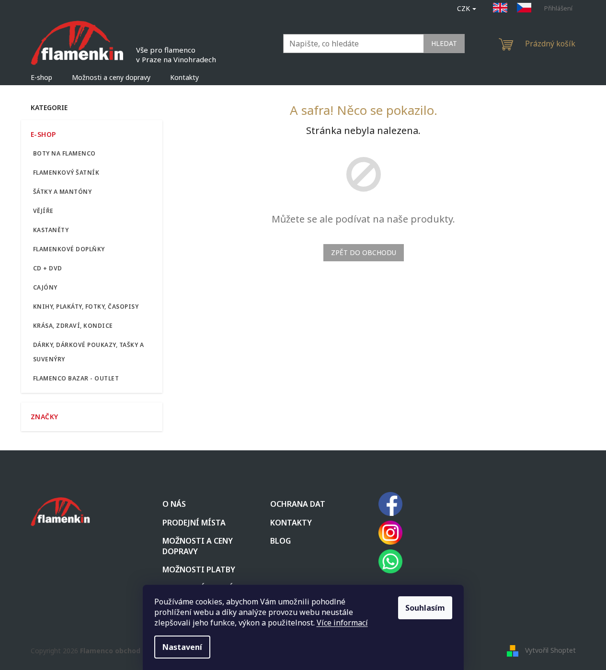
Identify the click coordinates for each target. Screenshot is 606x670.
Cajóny (45, 287)
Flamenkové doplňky (69, 249)
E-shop (43, 134)
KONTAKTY (291, 522)
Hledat (444, 43)
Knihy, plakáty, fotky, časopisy (86, 306)
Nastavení (182, 647)
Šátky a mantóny (62, 192)
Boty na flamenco (64, 153)
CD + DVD (47, 268)
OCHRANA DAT (297, 504)
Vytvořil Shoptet (550, 649)
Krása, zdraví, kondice (73, 326)
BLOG (280, 541)
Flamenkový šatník (66, 172)
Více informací (342, 622)
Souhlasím (425, 608)
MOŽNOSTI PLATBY (198, 569)
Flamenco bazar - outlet (76, 378)
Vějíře (43, 211)
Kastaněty (51, 230)
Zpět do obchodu (363, 252)
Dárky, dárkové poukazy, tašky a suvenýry (88, 352)
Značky (44, 416)
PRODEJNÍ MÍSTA (194, 522)
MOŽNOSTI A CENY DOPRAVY (197, 546)
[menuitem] (41, 77)
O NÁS (174, 504)
